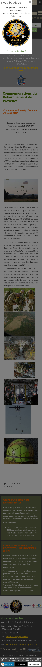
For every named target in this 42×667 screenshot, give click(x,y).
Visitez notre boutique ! (16, 51)
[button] (2, 664)
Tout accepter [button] (8, 664)
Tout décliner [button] (21, 664)
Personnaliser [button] (34, 664)
